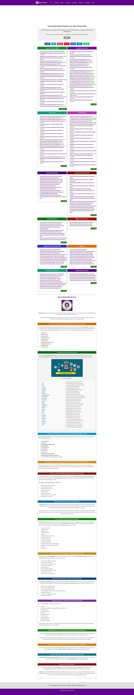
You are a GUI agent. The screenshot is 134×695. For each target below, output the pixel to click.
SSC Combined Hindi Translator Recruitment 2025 (50, 51)
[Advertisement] (67, 13)
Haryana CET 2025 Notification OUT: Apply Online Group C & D (52, 70)
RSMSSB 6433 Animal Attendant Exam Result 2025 (80, 78)
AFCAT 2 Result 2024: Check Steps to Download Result (80, 84)
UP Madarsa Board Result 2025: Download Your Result (50, 187)
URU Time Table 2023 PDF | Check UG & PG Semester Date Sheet (52, 239)
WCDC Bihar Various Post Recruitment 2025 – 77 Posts (51, 56)
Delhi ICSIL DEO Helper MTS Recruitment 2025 (49, 95)
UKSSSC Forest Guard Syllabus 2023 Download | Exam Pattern (82, 257)
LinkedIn (73, 43)
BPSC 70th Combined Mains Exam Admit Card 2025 (50, 139)
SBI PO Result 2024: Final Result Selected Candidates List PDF (82, 96)
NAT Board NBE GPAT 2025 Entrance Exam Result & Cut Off (81, 51)
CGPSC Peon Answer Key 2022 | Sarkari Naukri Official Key (81, 158)
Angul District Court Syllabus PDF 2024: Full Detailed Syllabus (82, 251)
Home (50, 685)
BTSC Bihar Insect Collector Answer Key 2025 (79, 121)
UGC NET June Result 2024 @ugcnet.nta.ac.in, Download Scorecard (83, 90)
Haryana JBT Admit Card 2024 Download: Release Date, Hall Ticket (53, 153)
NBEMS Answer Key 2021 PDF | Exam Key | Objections (80, 153)
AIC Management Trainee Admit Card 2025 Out (49, 141)
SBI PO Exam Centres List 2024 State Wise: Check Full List (81, 225)
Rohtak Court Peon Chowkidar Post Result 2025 (79, 75)
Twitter (53, 43)
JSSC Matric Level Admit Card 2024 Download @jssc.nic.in (51, 150)
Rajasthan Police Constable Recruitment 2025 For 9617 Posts (52, 101)
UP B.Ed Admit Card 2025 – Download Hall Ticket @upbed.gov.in (52, 121)
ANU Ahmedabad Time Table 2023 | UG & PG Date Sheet (51, 231)
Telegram (79, 43)
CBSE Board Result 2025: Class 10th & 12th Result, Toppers (51, 181)
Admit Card (63, 685)
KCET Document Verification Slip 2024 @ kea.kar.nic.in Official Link (53, 259)
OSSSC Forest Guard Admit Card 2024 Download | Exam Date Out (52, 158)
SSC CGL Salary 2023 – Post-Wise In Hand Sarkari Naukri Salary (82, 277)
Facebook (47, 43)
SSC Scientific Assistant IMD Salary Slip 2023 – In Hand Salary (82, 273)
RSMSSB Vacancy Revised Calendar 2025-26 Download (51, 222)
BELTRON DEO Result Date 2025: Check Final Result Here (81, 67)
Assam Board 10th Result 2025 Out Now (48, 185)
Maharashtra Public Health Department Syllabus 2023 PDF (81, 254)
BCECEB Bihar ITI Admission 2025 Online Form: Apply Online (52, 251)
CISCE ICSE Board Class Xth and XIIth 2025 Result (50, 184)
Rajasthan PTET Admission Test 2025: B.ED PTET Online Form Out (53, 254)
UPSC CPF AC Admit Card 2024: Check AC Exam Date (50, 156)
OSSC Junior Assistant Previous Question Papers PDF (50, 288)
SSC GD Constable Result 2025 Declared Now (78, 71)
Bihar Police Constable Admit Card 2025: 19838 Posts (50, 116)
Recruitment (54, 685)
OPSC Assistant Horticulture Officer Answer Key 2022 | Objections (83, 131)
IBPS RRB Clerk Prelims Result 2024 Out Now (79, 85)
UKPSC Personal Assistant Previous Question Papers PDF (51, 275)
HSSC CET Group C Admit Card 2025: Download (49, 117)
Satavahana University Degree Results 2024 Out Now (80, 204)
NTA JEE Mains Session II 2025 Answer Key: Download (81, 122)
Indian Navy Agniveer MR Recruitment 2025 (49, 60)
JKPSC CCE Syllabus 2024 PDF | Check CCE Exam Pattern (81, 252)
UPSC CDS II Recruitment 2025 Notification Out (49, 68)
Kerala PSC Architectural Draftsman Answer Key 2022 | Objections (83, 161)
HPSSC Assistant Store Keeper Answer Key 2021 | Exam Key (82, 125)
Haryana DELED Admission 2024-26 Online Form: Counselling (52, 256)
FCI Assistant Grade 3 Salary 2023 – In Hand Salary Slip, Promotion (83, 280)
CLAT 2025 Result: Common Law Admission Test (79, 79)
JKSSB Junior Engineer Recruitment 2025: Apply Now (50, 106)
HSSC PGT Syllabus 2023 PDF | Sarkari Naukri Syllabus (81, 262)
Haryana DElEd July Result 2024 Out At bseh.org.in (80, 82)
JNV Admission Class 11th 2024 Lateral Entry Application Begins (53, 260)
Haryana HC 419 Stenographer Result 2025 (78, 54)
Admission (74, 685)
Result (59, 685)
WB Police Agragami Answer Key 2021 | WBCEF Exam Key (81, 128)
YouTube (66, 43)
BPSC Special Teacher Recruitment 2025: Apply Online (50, 62)
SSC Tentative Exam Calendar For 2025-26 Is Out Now (50, 224)
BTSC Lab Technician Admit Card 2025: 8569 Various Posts (51, 130)
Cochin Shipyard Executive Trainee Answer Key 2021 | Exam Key (82, 164)
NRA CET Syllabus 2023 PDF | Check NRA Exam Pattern (81, 259)
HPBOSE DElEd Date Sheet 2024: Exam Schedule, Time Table (52, 230)
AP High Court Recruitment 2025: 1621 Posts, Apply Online (51, 84)
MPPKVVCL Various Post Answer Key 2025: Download (80, 124)
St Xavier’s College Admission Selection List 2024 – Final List (52, 262)
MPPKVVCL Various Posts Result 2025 (77, 64)
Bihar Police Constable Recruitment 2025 (48, 64)
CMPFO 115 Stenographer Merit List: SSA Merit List (80, 73)
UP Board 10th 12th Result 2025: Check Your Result (80, 70)
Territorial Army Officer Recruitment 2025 (48, 87)
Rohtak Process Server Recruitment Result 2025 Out (80, 76)
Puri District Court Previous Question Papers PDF (49, 277)
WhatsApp (86, 43)
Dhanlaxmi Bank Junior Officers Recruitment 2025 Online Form (52, 53)
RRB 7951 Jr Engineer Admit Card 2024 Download (49, 144)
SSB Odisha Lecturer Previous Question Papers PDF (50, 280)
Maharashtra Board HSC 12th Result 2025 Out (79, 60)
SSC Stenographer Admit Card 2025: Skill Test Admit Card (51, 133)
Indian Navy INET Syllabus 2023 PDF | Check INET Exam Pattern (82, 260)
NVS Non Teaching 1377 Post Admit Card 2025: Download (51, 124)
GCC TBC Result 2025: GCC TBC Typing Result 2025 (80, 81)
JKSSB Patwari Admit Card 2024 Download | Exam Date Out (51, 161)
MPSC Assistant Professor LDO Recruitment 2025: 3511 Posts (52, 98)
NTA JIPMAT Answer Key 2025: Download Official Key (80, 119)
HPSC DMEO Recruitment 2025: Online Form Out (49, 73)
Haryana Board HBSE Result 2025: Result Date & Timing (51, 176)
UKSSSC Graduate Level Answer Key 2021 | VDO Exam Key (81, 138)
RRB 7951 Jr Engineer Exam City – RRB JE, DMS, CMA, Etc (81, 222)
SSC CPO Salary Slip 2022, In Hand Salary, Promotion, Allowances (83, 278)
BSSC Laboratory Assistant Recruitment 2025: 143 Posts (51, 96)
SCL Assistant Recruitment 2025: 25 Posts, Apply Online (51, 79)
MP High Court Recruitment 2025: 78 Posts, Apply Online (51, 81)
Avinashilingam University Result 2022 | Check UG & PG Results (82, 209)
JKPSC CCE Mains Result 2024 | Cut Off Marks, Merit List (81, 99)
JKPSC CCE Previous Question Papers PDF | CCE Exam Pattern (52, 273)
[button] (63, 2)
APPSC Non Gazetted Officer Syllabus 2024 (78, 249)
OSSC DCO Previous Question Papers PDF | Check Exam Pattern (52, 284)
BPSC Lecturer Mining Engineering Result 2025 (79, 62)
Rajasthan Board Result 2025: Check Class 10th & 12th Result (52, 192)
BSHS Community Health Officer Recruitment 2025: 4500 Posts (52, 92)
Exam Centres (79, 685)
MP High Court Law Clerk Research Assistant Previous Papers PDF (53, 283)
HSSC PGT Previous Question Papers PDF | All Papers (50, 278)
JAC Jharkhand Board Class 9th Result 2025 (48, 193)
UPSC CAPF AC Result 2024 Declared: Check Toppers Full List (82, 87)
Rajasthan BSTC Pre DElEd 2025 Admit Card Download (50, 119)
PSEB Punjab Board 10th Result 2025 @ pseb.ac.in (49, 177)
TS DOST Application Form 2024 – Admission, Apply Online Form (53, 257)
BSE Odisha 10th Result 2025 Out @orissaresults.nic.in (50, 182)
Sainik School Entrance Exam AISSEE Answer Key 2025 (81, 117)
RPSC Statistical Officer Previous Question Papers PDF (50, 286)
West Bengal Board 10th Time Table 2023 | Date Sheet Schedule (52, 233)
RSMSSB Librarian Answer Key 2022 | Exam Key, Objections (81, 144)
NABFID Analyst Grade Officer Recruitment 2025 (49, 104)
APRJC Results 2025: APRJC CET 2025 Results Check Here (81, 56)
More (84, 685)
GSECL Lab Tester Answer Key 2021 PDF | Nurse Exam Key (81, 155)
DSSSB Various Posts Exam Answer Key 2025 (79, 116)
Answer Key (68, 685)
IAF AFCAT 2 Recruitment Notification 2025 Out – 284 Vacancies (53, 65)
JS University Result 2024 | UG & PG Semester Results (80, 188)
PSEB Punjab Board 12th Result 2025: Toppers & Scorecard (51, 179)
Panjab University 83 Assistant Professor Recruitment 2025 (51, 76)
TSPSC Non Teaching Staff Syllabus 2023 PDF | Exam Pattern (82, 256)
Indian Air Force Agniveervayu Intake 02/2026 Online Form (51, 57)
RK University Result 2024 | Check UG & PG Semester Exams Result (83, 201)
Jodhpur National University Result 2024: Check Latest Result (82, 196)
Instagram (60, 43)
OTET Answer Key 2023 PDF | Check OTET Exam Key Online (82, 147)
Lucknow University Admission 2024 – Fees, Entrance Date (51, 263)
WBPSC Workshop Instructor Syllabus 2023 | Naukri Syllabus (82, 263)
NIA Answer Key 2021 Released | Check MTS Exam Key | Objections (83, 150)
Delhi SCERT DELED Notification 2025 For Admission (50, 249)
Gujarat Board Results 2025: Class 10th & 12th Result (50, 190)
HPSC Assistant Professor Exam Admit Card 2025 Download (52, 127)
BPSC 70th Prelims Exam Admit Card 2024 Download (50, 145)
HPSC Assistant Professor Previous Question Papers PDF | (51, 281)
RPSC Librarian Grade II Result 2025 (77, 65)
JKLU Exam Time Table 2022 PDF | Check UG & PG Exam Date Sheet (53, 238)
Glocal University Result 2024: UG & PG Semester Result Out (81, 202)
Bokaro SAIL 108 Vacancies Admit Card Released (49, 142)
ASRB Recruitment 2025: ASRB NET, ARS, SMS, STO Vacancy (52, 89)
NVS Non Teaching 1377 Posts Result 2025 (78, 59)
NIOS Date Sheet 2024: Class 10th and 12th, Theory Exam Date (52, 225)
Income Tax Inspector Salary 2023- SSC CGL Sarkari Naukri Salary (83, 275)
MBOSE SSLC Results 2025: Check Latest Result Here (50, 195)
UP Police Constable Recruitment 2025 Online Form (50, 75)
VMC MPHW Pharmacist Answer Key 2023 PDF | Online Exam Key (83, 141)
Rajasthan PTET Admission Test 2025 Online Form (50, 252)
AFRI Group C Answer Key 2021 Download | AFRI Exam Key (81, 135)
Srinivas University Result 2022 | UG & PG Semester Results (81, 207)
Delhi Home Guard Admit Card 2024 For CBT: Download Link (52, 147)
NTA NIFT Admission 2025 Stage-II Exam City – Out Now (81, 224)
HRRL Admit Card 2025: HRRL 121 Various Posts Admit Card (51, 136)
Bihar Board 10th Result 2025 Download (48, 188)
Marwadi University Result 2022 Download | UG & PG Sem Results (83, 206)
